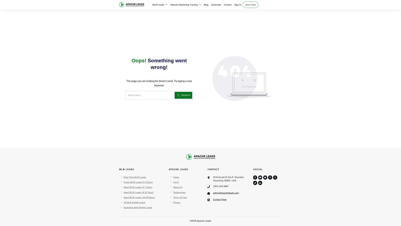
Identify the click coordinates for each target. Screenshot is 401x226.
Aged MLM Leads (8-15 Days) (139, 192)
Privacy (176, 202)
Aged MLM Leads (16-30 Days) (139, 197)
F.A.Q (176, 182)
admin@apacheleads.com (226, 193)
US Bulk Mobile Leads (134, 202)
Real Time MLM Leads (135, 177)
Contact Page (220, 199)
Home (176, 177)
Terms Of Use (180, 197)
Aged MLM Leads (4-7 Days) (138, 187)
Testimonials (179, 192)
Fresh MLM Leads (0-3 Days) (138, 182)
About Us (177, 187)
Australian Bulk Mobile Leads (138, 207)
